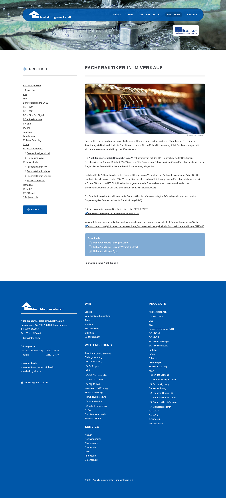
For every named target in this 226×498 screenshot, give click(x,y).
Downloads (90, 447)
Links (87, 451)
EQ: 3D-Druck (96, 379)
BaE (25, 94)
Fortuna (27, 124)
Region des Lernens (33, 148)
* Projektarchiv (30, 197)
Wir (130, 14)
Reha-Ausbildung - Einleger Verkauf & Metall (115, 247)
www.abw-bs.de (29, 363)
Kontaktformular (93, 439)
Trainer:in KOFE (93, 418)
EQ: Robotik (95, 384)
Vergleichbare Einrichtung (97, 316)
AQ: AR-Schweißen (98, 375)
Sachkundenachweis (95, 414)
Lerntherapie (29, 136)
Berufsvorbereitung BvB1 (35, 103)
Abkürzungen (91, 443)
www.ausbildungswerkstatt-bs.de (37, 367)
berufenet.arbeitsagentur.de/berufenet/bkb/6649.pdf (113, 213)
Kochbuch (32, 90)
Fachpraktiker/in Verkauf (39, 176)
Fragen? (37, 209)
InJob (87, 370)
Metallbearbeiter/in (36, 180)
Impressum (90, 456)
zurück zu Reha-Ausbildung (101, 263)
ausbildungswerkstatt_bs (36, 382)
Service (192, 14)
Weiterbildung (150, 14)
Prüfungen (94, 366)
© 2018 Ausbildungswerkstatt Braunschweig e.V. (109, 480)
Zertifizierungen (92, 337)
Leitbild (88, 312)
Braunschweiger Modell (38, 153)
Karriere (89, 324)
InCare (26, 128)
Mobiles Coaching (32, 140)
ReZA (88, 410)
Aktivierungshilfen (32, 85)
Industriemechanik (98, 406)
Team (87, 320)
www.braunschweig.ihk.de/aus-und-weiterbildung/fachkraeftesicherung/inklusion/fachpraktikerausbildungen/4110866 (146, 226)
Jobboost (27, 132)
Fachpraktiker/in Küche (38, 171)
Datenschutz (91, 460)
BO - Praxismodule (32, 119)
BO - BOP (28, 111)
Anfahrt (88, 435)
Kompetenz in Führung (96, 388)
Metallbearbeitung (94, 392)
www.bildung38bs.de (31, 371)
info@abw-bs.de (32, 338)
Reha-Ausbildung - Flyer (105, 251)
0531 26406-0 (32, 329)
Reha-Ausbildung (31, 162)
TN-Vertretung (92, 328)
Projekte (173, 14)
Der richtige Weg (35, 158)
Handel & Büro (96, 401)
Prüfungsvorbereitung (95, 397)
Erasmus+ (90, 333)
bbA (25, 98)
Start (117, 14)
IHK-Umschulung (93, 361)
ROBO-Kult (29, 193)
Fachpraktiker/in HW (37, 167)
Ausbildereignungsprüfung (98, 353)
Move (26, 144)
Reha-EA (27, 189)
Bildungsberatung (93, 357)
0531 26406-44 (33, 333)
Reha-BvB (28, 185)
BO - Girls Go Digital (33, 115)
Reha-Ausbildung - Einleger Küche (110, 242)
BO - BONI (28, 107)
